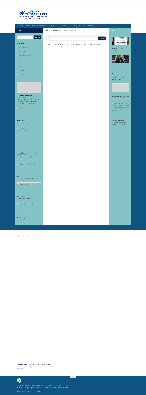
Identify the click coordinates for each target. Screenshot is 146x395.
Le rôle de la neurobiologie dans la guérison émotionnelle (34, 367)
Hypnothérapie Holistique (25, 55)
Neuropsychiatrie (75, 2)
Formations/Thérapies (22, 2)
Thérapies (21, 74)
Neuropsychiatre (23, 67)
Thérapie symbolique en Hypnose (27, 178)
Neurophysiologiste (24, 63)
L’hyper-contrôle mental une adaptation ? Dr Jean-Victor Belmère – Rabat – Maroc (119, 122)
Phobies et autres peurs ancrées (27, 123)
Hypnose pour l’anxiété (24, 198)
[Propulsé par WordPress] (28, 391)
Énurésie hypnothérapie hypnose (27, 218)
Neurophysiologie (63, 2)
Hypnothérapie (52, 2)
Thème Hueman (39, 391)
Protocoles (21, 70)
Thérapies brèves (87, 2)
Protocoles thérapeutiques (38, 2)
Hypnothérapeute (23, 47)
